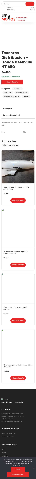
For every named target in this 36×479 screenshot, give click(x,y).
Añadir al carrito (12, 82)
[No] (34, 468)
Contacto (4, 456)
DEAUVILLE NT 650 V (11, 96)
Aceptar (18, 469)
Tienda (3, 453)
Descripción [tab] (7, 109)
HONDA (26, 96)
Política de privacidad (8, 433)
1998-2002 (17, 89)
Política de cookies (7, 437)
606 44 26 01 (21, 20)
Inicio (3, 449)
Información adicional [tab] (11, 115)
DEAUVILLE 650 (21, 93)
